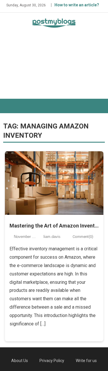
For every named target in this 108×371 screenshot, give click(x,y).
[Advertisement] (54, 68)
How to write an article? (76, 5)
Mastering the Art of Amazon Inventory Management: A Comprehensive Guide (54, 226)
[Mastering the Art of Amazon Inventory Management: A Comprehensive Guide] (54, 183)
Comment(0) (83, 236)
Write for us (86, 360)
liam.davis (51, 236)
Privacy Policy (51, 360)
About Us (19, 360)
